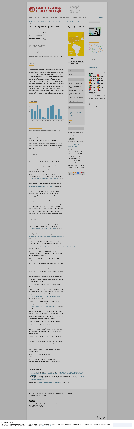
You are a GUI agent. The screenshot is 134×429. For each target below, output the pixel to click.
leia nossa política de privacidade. (47, 425)
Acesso (103, 4)
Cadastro (98, 4)
